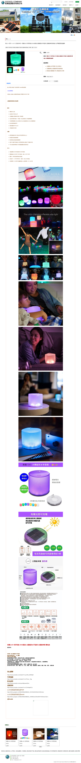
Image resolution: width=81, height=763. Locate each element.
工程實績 (24, 751)
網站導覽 (71, 2)
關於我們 (51, 4)
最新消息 (8, 751)
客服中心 (71, 4)
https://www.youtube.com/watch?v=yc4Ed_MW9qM (20, 674)
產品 (6, 43)
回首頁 (66, 2)
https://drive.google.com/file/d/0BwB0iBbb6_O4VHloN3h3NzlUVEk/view (25, 692)
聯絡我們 (60, 751)
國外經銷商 (71, 751)
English (77, 2)
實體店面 (65, 751)
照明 (10, 43)
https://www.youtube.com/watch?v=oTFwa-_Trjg (19, 679)
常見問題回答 (53, 751)
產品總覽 (18, 751)
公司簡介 (13, 751)
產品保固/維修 (45, 751)
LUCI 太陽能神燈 (16, 43)
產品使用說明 (38, 751)
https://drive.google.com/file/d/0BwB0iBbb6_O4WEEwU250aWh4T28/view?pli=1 (27, 696)
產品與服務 (58, 4)
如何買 (76, 4)
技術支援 (64, 4)
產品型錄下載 (30, 751)
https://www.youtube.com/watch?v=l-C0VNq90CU (20, 687)
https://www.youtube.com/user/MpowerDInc (18, 683)
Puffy (75, 761)
